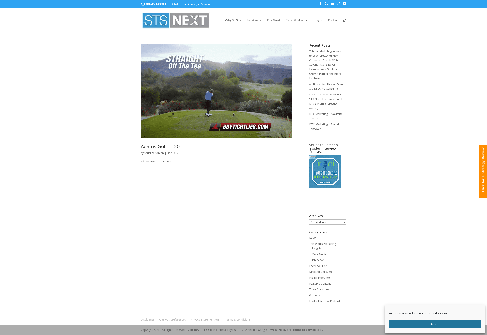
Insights (316, 248)
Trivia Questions (319, 289)
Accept (435, 324)
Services (252, 20)
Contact (333, 20)
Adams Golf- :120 (160, 146)
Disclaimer (147, 319)
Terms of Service (304, 330)
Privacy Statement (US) (205, 319)
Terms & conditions (238, 319)
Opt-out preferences (172, 319)
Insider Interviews (320, 277)
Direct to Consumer (321, 272)
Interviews (318, 260)
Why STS (231, 20)
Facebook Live (318, 266)
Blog (316, 20)
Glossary (314, 295)
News (312, 238)
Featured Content (320, 283)
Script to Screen (154, 153)
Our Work (274, 20)
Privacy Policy (277, 330)
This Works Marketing (322, 244)
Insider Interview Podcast (324, 301)
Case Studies (295, 20)
